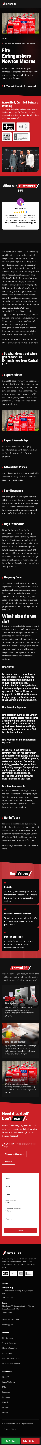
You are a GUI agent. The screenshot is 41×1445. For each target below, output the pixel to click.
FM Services (7, 1353)
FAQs (4, 1387)
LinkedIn (6, 1402)
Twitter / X (6, 1407)
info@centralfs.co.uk (10, 1319)
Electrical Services (9, 1348)
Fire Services (7, 1338)
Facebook (6, 1397)
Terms (14, 1429)
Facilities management (11, 1363)
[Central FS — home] (9, 4)
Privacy (7, 1429)
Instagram (6, 1392)
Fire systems (11, 1003)
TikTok (5, 1412)
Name (8, 1178)
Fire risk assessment (15, 1041)
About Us (5, 1377)
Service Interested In (10, 1200)
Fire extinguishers (14, 1080)
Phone (8, 1186)
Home (4, 38)
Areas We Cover (8, 1382)
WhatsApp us (7, 1324)
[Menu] (38, 4)
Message (9, 1219)
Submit (21, 1230)
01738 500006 (7, 1313)
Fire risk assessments (10, 1358)
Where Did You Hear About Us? (13, 1208)
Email (8, 1195)
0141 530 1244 (7, 1297)
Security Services (9, 1343)
